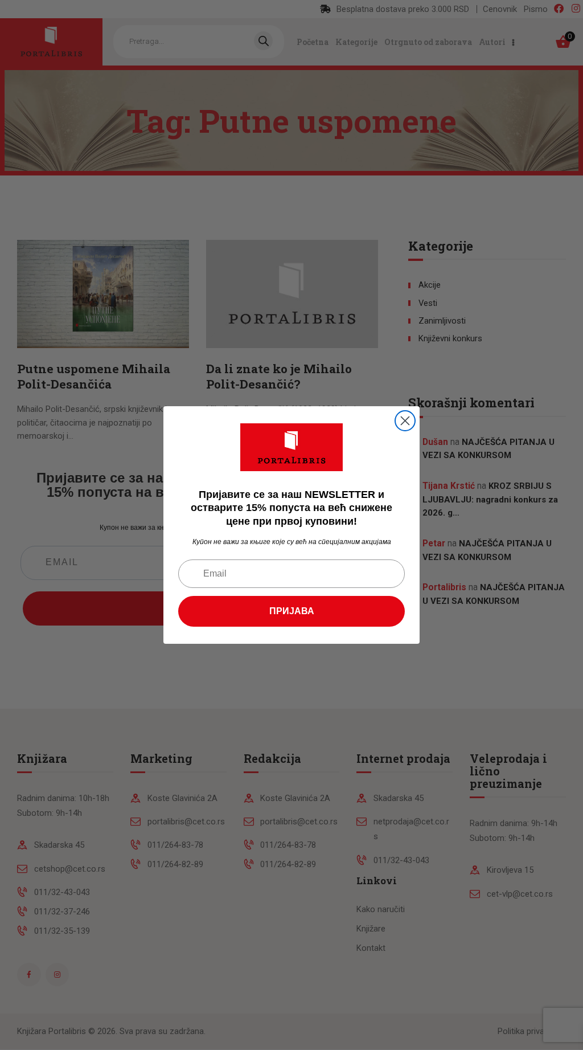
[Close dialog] (405, 421)
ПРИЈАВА (291, 611)
